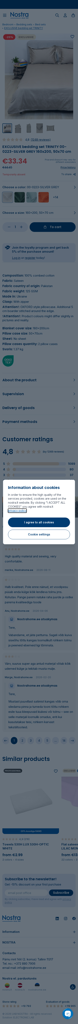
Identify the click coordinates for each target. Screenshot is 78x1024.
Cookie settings (39, 534)
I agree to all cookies (39, 522)
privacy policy (17, 510)
